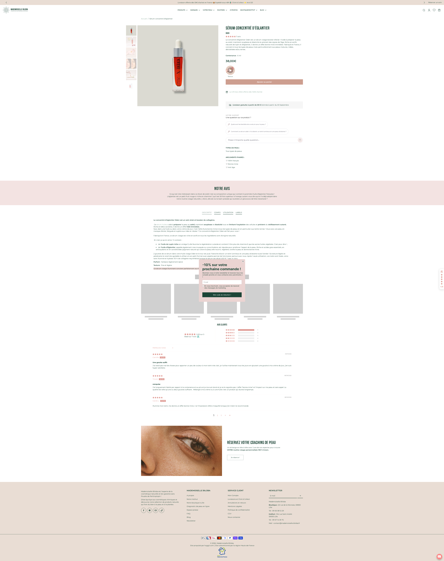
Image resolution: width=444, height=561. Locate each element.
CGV (229, 514)
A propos (190, 495)
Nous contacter (234, 517)
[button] (231, 36)
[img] (158, 354)
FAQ (188, 514)
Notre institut (192, 499)
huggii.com (209, 545)
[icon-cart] (439, 10)
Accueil (144, 19)
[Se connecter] (429, 10)
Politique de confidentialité (239, 510)
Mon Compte (233, 495)
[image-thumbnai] (131, 30)
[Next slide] (424, 2)
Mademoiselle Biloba (225, 543)
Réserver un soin (435, 2)
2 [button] (217, 415)
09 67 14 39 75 (278, 520)
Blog (189, 517)
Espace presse (192, 510)
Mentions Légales (235, 506)
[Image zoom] (177, 65)
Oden (227, 33)
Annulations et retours (237, 503)
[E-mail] (155, 510)
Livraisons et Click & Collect (239, 499)
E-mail (272, 496)
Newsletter (191, 521)
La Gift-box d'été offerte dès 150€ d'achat (245, 92)
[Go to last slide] (6, 2)
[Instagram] (149, 510)
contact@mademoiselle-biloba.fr (286, 523)
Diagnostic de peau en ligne (198, 506)
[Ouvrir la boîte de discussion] (439, 556)
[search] (423, 10)
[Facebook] (143, 510)
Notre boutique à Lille (195, 503)
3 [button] (221, 415)
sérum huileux (162, 225)
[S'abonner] (300, 496)
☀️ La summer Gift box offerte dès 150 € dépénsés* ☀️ (215, 2)
